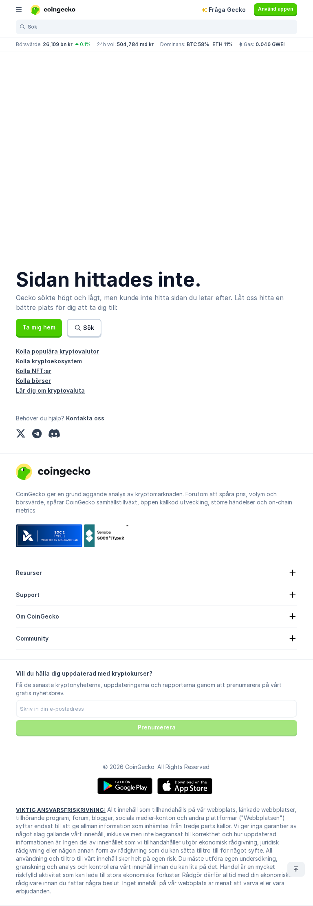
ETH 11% (222, 44)
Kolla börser (33, 380)
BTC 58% (198, 44)
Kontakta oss (85, 418)
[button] (39, 327)
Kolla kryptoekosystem (49, 361)
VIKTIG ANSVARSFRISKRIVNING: (61, 810)
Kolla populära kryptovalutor (57, 351)
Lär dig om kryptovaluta (50, 390)
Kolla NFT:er (33, 370)
